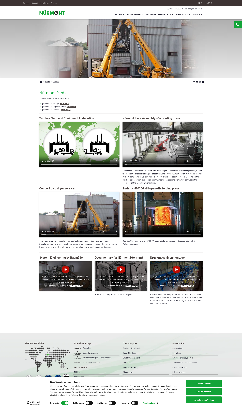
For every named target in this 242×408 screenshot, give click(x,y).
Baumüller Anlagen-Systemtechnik (97, 357)
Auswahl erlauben (203, 391)
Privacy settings (178, 372)
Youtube (63, 103)
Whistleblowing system (181, 358)
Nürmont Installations (91, 362)
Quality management (131, 358)
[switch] (89, 403)
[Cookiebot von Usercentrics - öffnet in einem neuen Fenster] (33, 403)
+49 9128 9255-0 (176, 9)
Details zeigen (149, 403)
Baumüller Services (90, 353)
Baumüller (87, 348)
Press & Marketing (130, 367)
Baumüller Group (129, 353)
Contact (35, 3)
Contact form (177, 348)
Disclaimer (176, 353)
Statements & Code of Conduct (184, 362)
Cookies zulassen (204, 383)
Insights (43, 3)
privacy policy (75, 286)
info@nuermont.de (195, 9)
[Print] (203, 81)
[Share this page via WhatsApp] (197, 81)
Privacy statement (179, 367)
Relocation (151, 14)
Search (54, 3)
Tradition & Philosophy (132, 348)
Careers (26, 3)
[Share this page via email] (194, 81)
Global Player (128, 372)
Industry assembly (135, 14)
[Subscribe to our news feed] (200, 81)
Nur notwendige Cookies (204, 400)
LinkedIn (79, 372)
